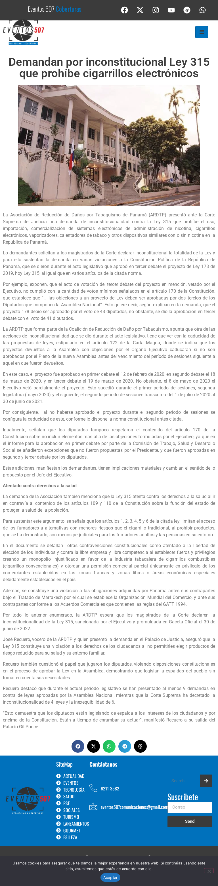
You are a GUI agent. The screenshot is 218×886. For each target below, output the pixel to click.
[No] (209, 870)
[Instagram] (156, 10)
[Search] (206, 781)
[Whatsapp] (203, 10)
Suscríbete (182, 797)
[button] (78, 746)
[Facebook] (125, 10)
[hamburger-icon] (201, 32)
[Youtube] (171, 10)
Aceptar (110, 877)
